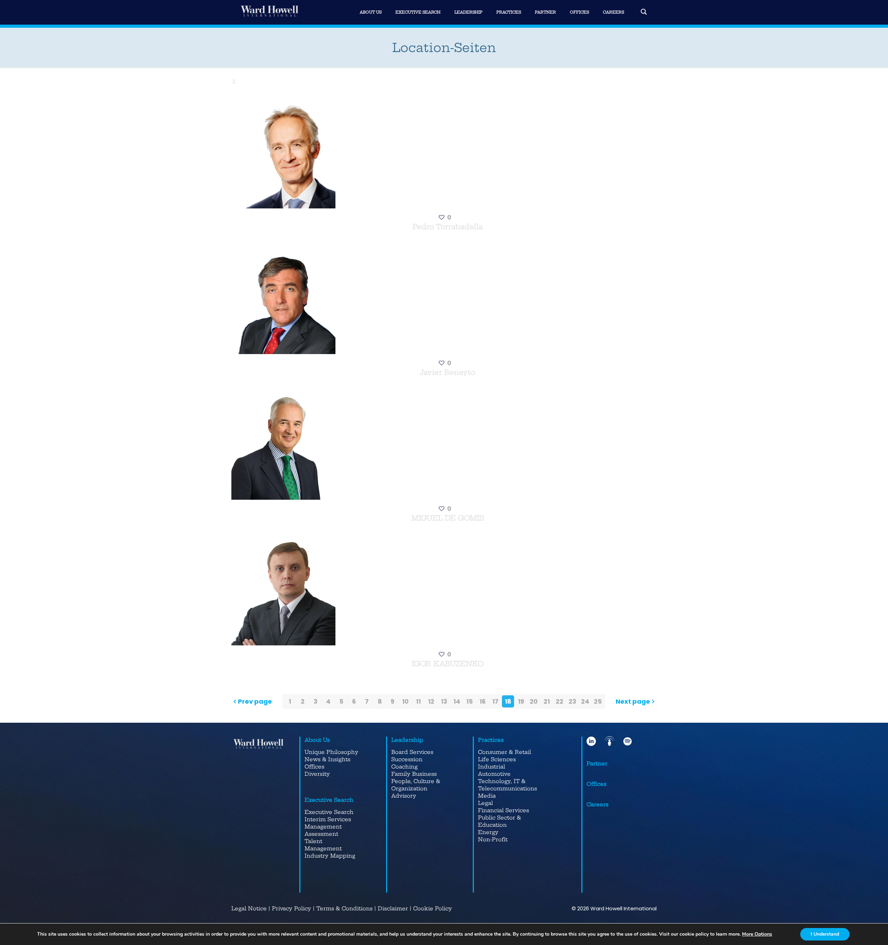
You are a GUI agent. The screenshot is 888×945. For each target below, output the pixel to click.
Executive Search (329, 800)
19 (521, 701)
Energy (488, 832)
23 (572, 701)
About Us (317, 740)
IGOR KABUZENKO (448, 663)
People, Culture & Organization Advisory (415, 788)
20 (534, 701)
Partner (597, 763)
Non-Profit (492, 839)
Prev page (255, 701)
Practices (491, 740)
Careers (597, 804)
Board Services (412, 752)
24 (585, 701)
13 (444, 701)
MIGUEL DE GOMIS (447, 518)
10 (405, 701)
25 (598, 701)
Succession (406, 759)
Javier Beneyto (447, 372)
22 (559, 701)
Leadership (407, 740)
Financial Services (503, 810)
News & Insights (327, 759)
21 (547, 701)
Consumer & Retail (504, 752)
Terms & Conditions (344, 908)
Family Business (414, 774)
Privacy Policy (291, 908)
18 (508, 701)
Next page (633, 701)
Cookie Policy (432, 908)
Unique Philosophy (331, 752)
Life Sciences (497, 759)
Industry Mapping (330, 855)
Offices (314, 766)
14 (456, 701)
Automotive (494, 774)
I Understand (825, 934)
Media (487, 795)
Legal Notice (249, 908)
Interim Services (328, 819)
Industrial (491, 766)
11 (418, 701)
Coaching (404, 766)
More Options (757, 934)
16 (482, 701)
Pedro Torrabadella (447, 226)
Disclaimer (393, 908)
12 (431, 701)
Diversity (317, 774)
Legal (485, 803)
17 (495, 701)
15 (469, 701)
